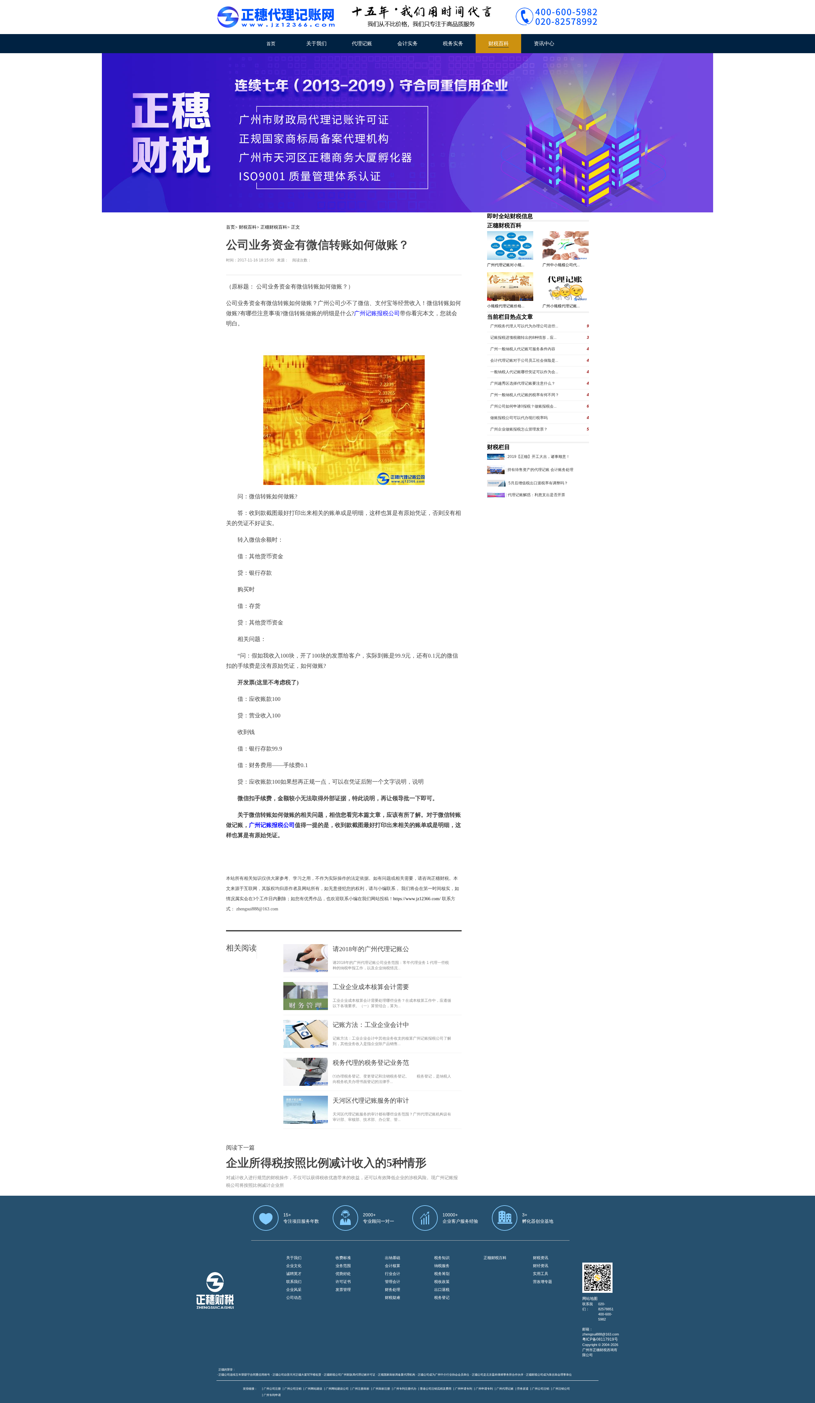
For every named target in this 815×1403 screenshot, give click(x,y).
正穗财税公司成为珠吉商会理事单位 (549, 1374)
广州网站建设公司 (337, 1388)
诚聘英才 (293, 1273)
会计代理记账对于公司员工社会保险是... (524, 360)
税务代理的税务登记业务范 (371, 1062)
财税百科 (498, 43)
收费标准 (343, 1258)
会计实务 (407, 43)
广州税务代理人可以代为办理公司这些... (524, 326)
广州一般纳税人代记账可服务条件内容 (522, 349)
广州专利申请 (272, 1395)
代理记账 (362, 43)
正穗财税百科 (273, 227)
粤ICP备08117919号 (600, 1339)
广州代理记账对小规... (505, 265)
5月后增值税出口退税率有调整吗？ (538, 483)
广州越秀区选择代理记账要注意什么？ (522, 383)
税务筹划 (442, 1273)
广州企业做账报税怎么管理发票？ (519, 429)
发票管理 (343, 1289)
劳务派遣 (522, 1388)
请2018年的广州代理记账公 (371, 948)
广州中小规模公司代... (561, 265)
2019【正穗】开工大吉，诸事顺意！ (538, 456)
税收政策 (442, 1281)
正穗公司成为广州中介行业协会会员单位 (443, 1374)
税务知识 (442, 1258)
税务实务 (453, 43)
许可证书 (343, 1281)
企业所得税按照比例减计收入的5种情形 (326, 1163)
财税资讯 (540, 1258)
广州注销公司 (561, 1388)
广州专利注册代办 (404, 1388)
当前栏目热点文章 (510, 317)
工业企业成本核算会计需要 (371, 986)
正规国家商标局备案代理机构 (396, 1374)
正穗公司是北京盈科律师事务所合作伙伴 (497, 1374)
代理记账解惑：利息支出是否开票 (536, 495)
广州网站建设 (313, 1388)
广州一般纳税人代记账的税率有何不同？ (524, 395)
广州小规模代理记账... (561, 306)
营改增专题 (542, 1281)
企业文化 (293, 1266)
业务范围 (343, 1266)
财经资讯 (540, 1266)
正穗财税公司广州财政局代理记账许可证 (349, 1374)
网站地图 (590, 1298)
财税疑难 (392, 1297)
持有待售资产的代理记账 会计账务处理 (540, 469)
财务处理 (392, 1289)
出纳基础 (392, 1258)
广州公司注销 (292, 1388)
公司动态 (293, 1297)
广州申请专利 (463, 1388)
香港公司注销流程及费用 (435, 1388)
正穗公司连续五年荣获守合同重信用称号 (244, 1374)
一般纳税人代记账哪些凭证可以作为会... (524, 372)
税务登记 (442, 1297)
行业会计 (392, 1273)
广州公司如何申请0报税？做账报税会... (523, 406)
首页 (270, 43)
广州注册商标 (360, 1388)
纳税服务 (442, 1266)
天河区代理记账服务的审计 (371, 1100)
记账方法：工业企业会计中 (371, 1024)
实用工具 (540, 1273)
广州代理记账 (505, 1388)
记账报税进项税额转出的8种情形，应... (523, 337)
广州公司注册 (272, 1388)
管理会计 (392, 1281)
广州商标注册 (381, 1388)
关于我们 (316, 43)
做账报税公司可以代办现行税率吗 (519, 418)
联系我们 (293, 1281)
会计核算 (392, 1266)
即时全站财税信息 (510, 216)
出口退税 (442, 1289)
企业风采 (293, 1289)
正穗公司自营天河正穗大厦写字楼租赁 (297, 1374)
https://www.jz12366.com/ (417, 898)
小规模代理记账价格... (505, 306)
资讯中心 (544, 43)
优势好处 (343, 1273)
